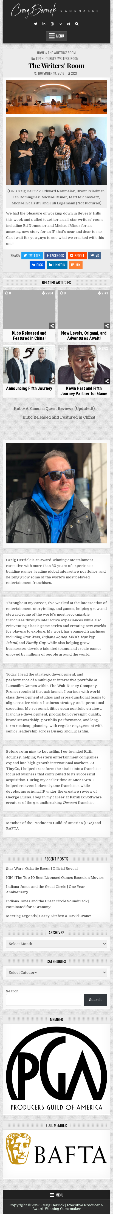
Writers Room (67, 58)
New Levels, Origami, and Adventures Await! (83, 336)
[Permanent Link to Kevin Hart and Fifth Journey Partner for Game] (84, 364)
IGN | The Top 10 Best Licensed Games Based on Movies (55, 878)
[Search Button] (76, 24)
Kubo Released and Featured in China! (29, 336)
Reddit (79, 255)
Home (40, 52)
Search (12, 991)
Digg (39, 264)
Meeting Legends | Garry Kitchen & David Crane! (48, 916)
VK (97, 255)
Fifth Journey (46, 58)
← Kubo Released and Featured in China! (56, 417)
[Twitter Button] (35, 24)
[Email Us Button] (60, 24)
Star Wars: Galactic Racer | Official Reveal (42, 869)
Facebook (57, 255)
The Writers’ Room (57, 65)
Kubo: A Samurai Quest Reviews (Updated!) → (56, 409)
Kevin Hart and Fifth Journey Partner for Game (84, 391)
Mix (78, 264)
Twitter (34, 255)
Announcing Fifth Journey (29, 388)
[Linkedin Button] (43, 24)
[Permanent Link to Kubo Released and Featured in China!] (29, 309)
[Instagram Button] (52, 24)
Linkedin (59, 264)
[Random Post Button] (68, 24)
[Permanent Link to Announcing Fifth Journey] (29, 364)
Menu (60, 36)
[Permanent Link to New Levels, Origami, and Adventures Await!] (84, 309)
